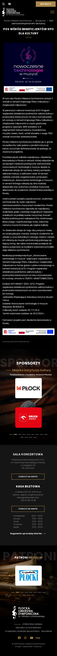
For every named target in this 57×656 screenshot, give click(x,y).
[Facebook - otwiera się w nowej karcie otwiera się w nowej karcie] (19, 638)
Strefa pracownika (32, 624)
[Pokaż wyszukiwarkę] (3, 4)
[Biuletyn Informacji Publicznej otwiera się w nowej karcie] (37, 638)
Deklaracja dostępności (28, 627)
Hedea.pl (37, 646)
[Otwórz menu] (52, 12)
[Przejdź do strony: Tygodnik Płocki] (28, 576)
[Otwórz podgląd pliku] (28, 91)
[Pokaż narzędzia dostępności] (9, 4)
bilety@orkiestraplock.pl (28, 497)
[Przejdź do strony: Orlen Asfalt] (28, 418)
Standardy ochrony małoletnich (22, 631)
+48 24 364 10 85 (28, 500)
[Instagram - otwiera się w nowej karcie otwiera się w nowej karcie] (25, 638)
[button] (11, 434)
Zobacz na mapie (28, 477)
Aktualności (24, 341)
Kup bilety (46, 5)
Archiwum (46, 631)
